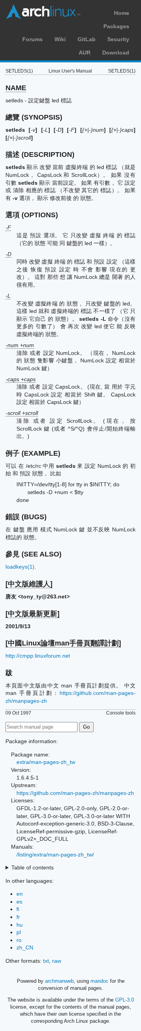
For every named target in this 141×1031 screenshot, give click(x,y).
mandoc (99, 981)
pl (18, 932)
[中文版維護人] (28, 584)
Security (118, 39)
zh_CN (24, 947)
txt (46, 961)
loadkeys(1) (19, 567)
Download (115, 52)
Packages (116, 26)
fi (17, 909)
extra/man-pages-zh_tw (45, 762)
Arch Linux (43, 12)
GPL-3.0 (124, 1000)
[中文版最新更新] (32, 614)
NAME (15, 88)
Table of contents (32, 867)
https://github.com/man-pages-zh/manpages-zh (75, 793)
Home (121, 13)
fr (18, 917)
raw (56, 961)
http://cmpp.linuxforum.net (37, 656)
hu (19, 925)
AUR (84, 52)
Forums (32, 39)
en (19, 894)
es (19, 901)
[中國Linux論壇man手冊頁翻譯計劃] (63, 643)
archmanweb (59, 981)
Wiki (60, 39)
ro (19, 940)
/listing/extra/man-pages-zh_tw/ (55, 854)
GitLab (87, 39)
